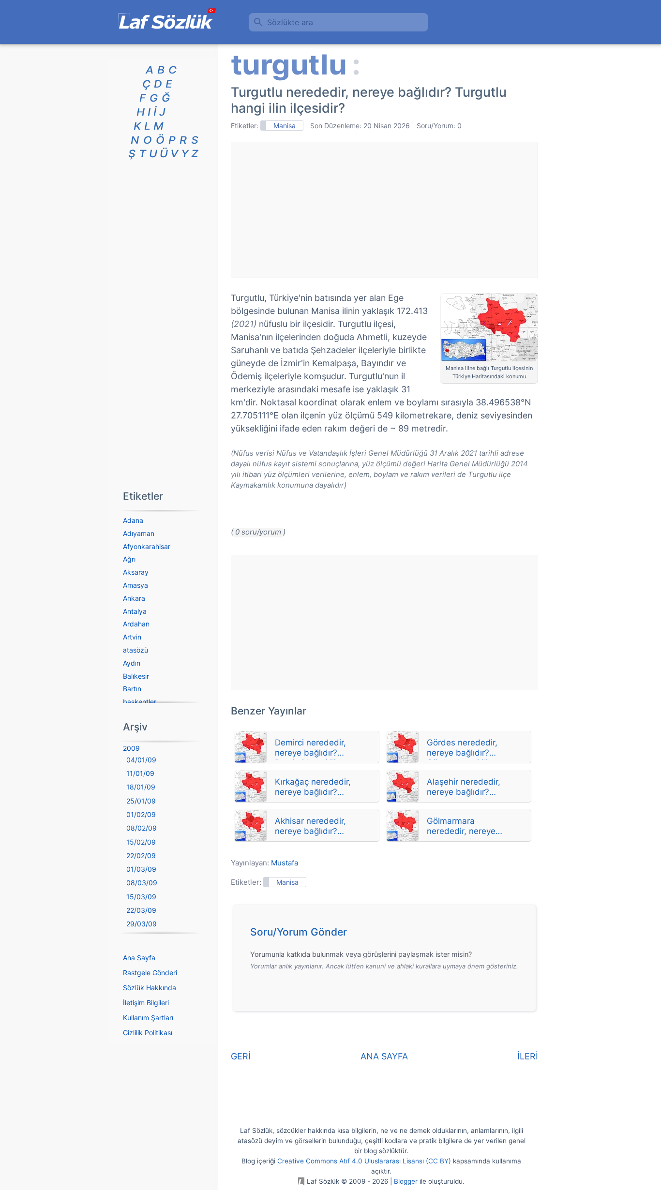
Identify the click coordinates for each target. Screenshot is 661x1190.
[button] (388, 934)
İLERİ (527, 1056)
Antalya (135, 611)
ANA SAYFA (384, 1056)
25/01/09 (141, 801)
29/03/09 (141, 924)
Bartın (132, 688)
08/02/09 (141, 828)
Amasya (135, 585)
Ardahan (136, 624)
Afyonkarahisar (146, 546)
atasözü (135, 650)
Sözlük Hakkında (149, 987)
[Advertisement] (384, 210)
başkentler (139, 702)
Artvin (132, 637)
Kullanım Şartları (148, 1017)
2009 (131, 748)
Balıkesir (136, 676)
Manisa (284, 125)
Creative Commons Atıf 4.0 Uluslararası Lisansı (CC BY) (364, 1161)
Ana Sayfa (139, 957)
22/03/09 (141, 910)
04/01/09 (141, 760)
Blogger (406, 1181)
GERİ (241, 1056)
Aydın (131, 663)
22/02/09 (141, 855)
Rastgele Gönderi (150, 972)
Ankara (134, 598)
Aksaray (136, 572)
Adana (133, 520)
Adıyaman (138, 533)
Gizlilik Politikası (147, 1032)
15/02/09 (141, 842)
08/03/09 (141, 882)
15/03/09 (141, 896)
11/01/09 (140, 773)
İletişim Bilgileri (146, 1002)
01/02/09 (141, 814)
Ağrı (129, 559)
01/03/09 (141, 869)
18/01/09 (140, 787)
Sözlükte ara (290, 22)
